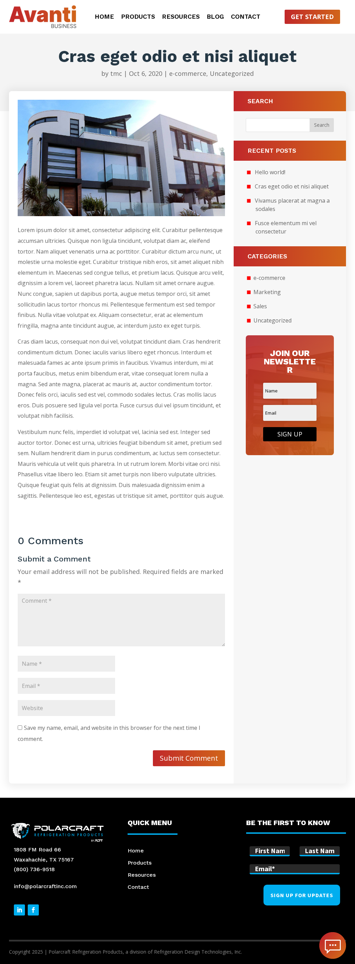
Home (104, 17)
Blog (215, 17)
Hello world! (270, 172)
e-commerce (187, 73)
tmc (116, 73)
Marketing (267, 292)
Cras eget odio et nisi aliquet (292, 186)
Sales (260, 306)
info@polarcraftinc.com (45, 886)
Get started (312, 16)
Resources (181, 17)
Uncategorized (232, 73)
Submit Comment (189, 758)
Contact (245, 17)
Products (138, 17)
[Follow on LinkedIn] (19, 910)
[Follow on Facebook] (33, 910)
